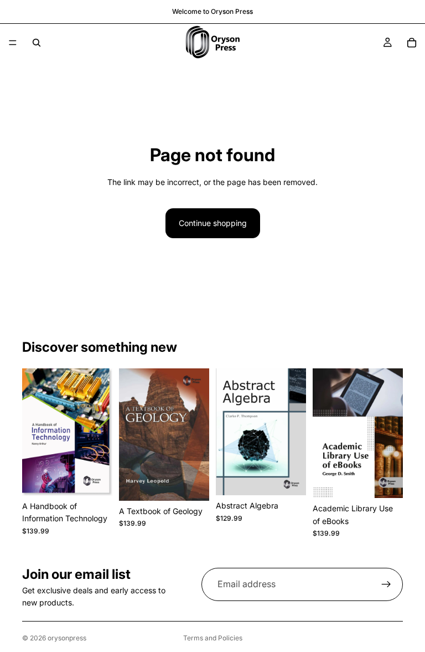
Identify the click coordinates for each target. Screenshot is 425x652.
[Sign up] (386, 584)
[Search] (36, 42)
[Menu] (12, 42)
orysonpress (67, 638)
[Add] (95, 479)
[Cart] (412, 42)
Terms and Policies (212, 638)
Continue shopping (213, 223)
